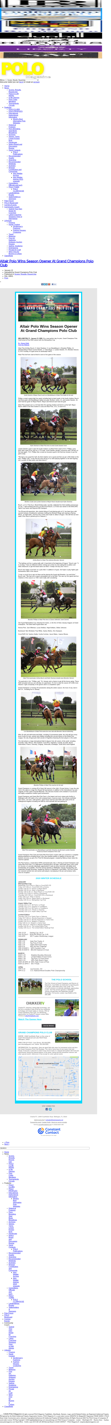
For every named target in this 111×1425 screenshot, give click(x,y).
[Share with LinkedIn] (47, 285)
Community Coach (11, 207)
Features (7, 107)
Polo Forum (9, 201)
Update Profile (46, 1122)
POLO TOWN (14, 187)
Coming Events (10, 205)
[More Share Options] (49, 285)
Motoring (12, 236)
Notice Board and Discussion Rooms (15, 146)
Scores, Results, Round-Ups (15, 91)
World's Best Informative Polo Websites (19, 121)
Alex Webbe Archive (17, 174)
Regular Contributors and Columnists (15, 169)
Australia (12, 166)
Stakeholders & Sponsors (14, 198)
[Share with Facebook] (42, 285)
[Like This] (54, 285)
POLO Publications (18, 153)
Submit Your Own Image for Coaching (15, 211)
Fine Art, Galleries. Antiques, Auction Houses (15, 241)
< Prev (6, 1142)
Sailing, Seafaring (15, 246)
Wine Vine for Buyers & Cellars (15, 253)
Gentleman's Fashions (18, 227)
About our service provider (59, 1122)
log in (21, 82)
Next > (6, 1144)
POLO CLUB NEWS (14, 95)
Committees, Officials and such (15, 184)
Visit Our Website (23, 345)
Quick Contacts (14, 150)
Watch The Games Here (30, 1019)
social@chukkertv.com (44, 1124)
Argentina (12, 160)
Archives (12, 135)
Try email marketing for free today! (48, 1135)
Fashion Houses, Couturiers (19, 231)
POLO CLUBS (14, 109)
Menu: (2, 80)
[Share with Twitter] (44, 285)
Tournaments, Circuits (14, 104)
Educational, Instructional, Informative (13, 115)
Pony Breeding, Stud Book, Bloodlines (15, 131)
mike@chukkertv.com (32, 1016)
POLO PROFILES (16, 111)
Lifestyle (8, 221)
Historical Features (12, 126)
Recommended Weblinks (14, 163)
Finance (12, 223)
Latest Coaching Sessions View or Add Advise (15, 217)
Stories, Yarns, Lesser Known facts (14, 138)
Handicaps (13, 142)
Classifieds (8, 256)
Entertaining (13, 248)
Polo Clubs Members (13, 100)
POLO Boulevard (11, 203)
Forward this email (35, 1122)
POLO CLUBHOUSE (18, 190)
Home (6, 86)
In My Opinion (14, 98)
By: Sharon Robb (23, 343)
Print (6, 278)
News (6, 88)
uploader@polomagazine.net (54, 1120)
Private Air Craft (15, 250)
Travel (11, 234)
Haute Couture (14, 224)
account (36, 82)
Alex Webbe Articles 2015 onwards (18, 179)
